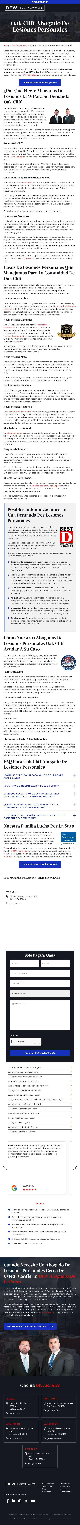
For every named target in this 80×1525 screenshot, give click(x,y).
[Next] (75, 1168)
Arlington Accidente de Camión (23, 1127)
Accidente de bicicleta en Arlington (24, 1067)
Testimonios (47, 1486)
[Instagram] (19, 1501)
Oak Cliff (31, 1449)
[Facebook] (8, 1501)
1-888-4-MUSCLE (49, 1312)
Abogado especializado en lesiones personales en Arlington (36, 1099)
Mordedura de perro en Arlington (23, 1081)
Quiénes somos (48, 1483)
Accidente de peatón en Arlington (24, 1095)
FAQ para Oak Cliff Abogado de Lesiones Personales (35, 1239)
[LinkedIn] (13, 1501)
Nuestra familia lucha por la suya (26, 1243)
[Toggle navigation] (75, 7)
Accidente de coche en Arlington (23, 1072)
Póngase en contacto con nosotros (65, 1486)
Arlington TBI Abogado (19, 1122)
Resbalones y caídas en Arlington (23, 1113)
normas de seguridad (14, 336)
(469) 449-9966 (54, 1438)
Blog (44, 1489)
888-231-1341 (40, 2)
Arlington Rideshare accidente (22, 1109)
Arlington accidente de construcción (25, 1077)
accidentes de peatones (18, 412)
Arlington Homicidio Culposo (21, 1132)
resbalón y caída (17, 157)
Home (6, 45)
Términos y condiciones (39, 1514)
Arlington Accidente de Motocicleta (24, 1090)
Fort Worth (52, 1399)
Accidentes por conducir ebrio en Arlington (28, 1086)
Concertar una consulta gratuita (40, 82)
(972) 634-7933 (29, 75)
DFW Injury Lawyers (22, 851)
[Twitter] (26, 1501)
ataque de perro (14, 433)
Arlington (13, 1424)
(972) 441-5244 (16, 1438)
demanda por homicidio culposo (45, 486)
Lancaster (50, 1424)
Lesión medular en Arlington (21, 1118)
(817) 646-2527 (53, 1410)
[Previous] (5, 1168)
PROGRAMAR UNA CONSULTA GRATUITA (30, 1326)
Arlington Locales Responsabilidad (24, 1104)
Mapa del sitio (66, 1492)
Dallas (10, 1399)
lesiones (28, 182)
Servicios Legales (20, 45)
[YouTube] (33, 1501)
